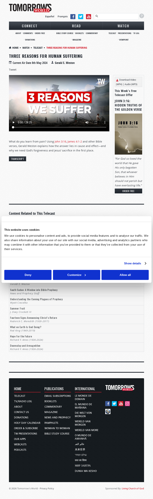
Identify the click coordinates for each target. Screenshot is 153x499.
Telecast (112, 33)
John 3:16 (60, 141)
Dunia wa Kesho (86, 471)
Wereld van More (86, 430)
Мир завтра (83, 465)
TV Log (136, 33)
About (18, 33)
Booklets (79, 33)
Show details (132, 263)
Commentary (92, 33)
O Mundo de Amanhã (83, 437)
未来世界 (80, 449)
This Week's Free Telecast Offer (126, 93)
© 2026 (13, 488)
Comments (28, 33)
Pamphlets (51, 423)
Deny (28, 274)
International (85, 389)
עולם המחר (81, 454)
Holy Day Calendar (27, 423)
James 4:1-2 (75, 141)
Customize (74, 274)
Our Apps (20, 439)
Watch (123, 25)
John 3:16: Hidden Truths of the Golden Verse (128, 105)
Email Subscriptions (57, 396)
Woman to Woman (57, 428)
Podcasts (20, 449)
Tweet (12, 69)
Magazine (77, 39)
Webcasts (20, 444)
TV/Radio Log (23, 401)
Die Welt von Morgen (83, 414)
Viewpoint (124, 39)
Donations (30, 39)
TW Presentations (25, 433)
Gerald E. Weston (65, 63)
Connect (30, 25)
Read (76, 25)
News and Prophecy (57, 417)
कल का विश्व (81, 460)
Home (15, 47)
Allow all (125, 274)
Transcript (17, 159)
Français (63, 16)
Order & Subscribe (26, 428)
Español (49, 16)
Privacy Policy (47, 488)
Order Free (40, 33)
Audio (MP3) (131, 84)
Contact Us (21, 412)
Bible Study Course (64, 33)
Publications (54, 389)
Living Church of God (133, 488)
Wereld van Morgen (82, 423)
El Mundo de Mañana (83, 406)
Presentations (124, 33)
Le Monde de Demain (83, 397)
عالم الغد (79, 444)
